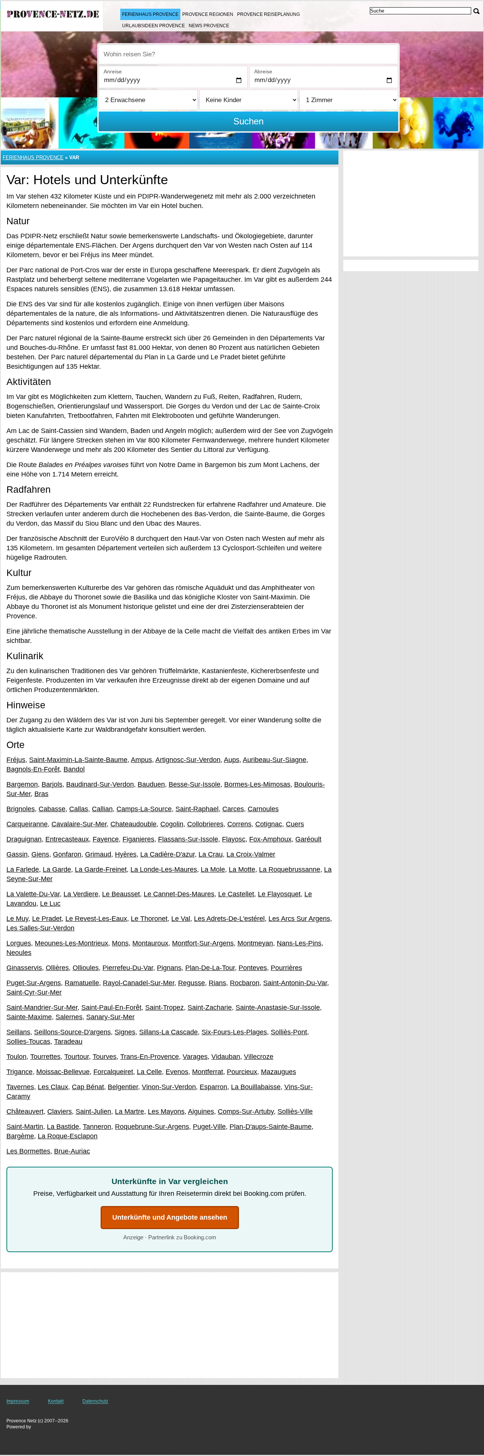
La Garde (57, 869)
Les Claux (53, 1087)
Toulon (16, 1056)
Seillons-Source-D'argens (72, 1032)
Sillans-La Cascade (168, 1032)
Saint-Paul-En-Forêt (111, 1007)
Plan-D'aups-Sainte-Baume (271, 1126)
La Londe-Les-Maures (163, 869)
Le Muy (17, 918)
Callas (78, 809)
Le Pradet (47, 918)
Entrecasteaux (67, 839)
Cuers (295, 824)
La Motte (242, 869)
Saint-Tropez (164, 1007)
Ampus (141, 760)
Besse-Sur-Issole (194, 784)
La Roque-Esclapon (68, 1136)
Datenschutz (95, 1401)
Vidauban (225, 1056)
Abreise (263, 71)
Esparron (213, 1087)
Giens (40, 854)
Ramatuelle (82, 983)
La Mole (213, 869)
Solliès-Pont (289, 1032)
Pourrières (286, 968)
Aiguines (201, 1111)
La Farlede (22, 869)
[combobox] (248, 54)
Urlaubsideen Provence (153, 25)
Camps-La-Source (144, 809)
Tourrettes (45, 1056)
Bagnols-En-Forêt (33, 769)
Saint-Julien (93, 1111)
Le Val (180, 918)
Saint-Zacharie (210, 1007)
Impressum (17, 1401)
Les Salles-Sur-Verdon (40, 928)
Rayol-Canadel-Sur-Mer (138, 983)
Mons (120, 943)
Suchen (248, 121)
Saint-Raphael (197, 809)
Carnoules (263, 809)
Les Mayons (166, 1111)
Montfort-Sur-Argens (203, 943)
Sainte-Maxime (29, 1017)
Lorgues (18, 943)
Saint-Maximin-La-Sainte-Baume (78, 760)
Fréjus (15, 760)
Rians (217, 983)
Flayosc (233, 839)
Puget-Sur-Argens (33, 983)
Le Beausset (121, 894)
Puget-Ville (209, 1126)
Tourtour (76, 1056)
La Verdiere (81, 894)
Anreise (113, 71)
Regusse (191, 983)
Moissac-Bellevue (63, 1072)
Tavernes (20, 1087)
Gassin (17, 854)
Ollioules (86, 968)
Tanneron (97, 1126)
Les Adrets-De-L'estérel (229, 918)
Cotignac (268, 824)
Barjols (52, 784)
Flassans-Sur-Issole (188, 839)
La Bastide (63, 1126)
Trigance (19, 1072)
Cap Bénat (88, 1087)
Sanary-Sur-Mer (110, 1017)
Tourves (104, 1056)
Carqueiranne (27, 824)
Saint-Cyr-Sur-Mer (34, 992)
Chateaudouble (133, 824)
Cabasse (52, 809)
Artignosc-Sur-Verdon (187, 760)
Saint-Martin (24, 1126)
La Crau (211, 854)
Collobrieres (205, 824)
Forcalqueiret (113, 1072)
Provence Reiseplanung (268, 14)
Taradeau (68, 1041)
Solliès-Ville (295, 1111)
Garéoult (308, 839)
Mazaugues (278, 1072)
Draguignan (24, 839)
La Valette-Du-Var (33, 894)
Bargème (20, 1136)
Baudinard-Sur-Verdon (100, 784)
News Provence (209, 25)
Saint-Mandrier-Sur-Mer (42, 1007)
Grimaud (98, 854)
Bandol (74, 769)
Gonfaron (67, 854)
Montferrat (207, 1072)
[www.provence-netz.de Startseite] (53, 15)
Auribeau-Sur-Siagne (274, 760)
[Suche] (476, 11)
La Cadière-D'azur (167, 854)
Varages (195, 1056)
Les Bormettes (28, 1151)
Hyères (126, 854)
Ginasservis (24, 968)
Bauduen (151, 784)
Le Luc (50, 903)
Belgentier (123, 1087)
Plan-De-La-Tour (210, 968)
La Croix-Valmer (250, 854)
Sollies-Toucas (28, 1041)
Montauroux (150, 943)
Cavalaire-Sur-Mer (79, 824)
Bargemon (22, 784)
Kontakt (56, 1401)
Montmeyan (255, 943)
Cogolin (171, 824)
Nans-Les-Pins (299, 943)
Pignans (169, 968)
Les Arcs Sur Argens (299, 918)
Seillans (18, 1032)
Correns (239, 824)
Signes (125, 1032)
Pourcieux (242, 1072)
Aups (231, 760)
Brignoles (20, 809)
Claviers (59, 1111)
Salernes (69, 1017)
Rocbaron (244, 983)
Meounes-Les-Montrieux (71, 943)
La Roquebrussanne (289, 869)
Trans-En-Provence (149, 1056)
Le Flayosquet (279, 894)
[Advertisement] (169, 1325)
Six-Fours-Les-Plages (234, 1032)
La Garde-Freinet (101, 869)
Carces (233, 809)
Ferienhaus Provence (150, 14)
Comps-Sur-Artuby (246, 1111)
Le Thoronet (149, 918)
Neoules (18, 952)
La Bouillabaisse (256, 1087)
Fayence (106, 839)
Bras (41, 794)
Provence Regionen (207, 14)
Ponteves (253, 968)
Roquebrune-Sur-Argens (152, 1126)
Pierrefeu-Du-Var (127, 968)
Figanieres (138, 839)
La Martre (129, 1111)
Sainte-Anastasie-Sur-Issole (278, 1007)
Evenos (177, 1072)
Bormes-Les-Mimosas (257, 784)
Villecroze (258, 1056)
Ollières (57, 968)
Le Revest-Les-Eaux (96, 918)
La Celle (149, 1072)
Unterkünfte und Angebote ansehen (169, 1217)
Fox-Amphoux (270, 839)
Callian (102, 809)
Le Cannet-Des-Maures (179, 894)
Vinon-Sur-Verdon (169, 1087)
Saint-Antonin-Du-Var (295, 983)
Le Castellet (236, 894)
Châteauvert (24, 1111)
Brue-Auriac (72, 1151)
